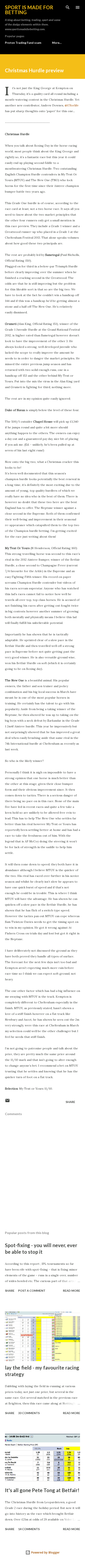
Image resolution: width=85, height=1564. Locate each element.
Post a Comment (31, 1290)
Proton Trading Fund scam (23, 42)
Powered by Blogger (45, 1552)
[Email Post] (7, 1102)
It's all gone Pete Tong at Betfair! (42, 1490)
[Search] (67, 7)
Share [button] (70, 1102)
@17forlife (72, 105)
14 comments (29, 1529)
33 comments (29, 1413)
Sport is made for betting (29, 9)
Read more (71, 1290)
